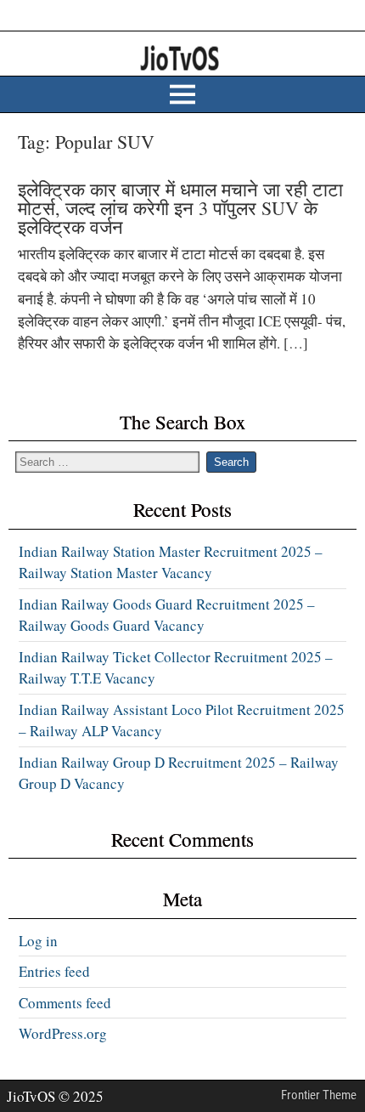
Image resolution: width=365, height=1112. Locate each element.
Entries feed (54, 971)
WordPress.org (63, 1033)
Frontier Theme (319, 1095)
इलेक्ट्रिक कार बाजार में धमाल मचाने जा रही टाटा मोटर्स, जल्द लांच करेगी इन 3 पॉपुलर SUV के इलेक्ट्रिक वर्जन (180, 208)
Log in (38, 940)
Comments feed (65, 1003)
